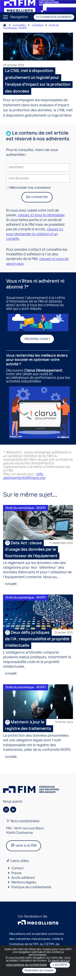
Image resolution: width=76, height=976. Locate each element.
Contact (17, 868)
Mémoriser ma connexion (30, 188)
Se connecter (37, 197)
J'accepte (59, 964)
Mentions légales (23, 882)
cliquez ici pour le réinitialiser (41, 215)
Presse (16, 873)
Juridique (37, 25)
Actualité (11, 584)
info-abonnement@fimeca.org (24, 476)
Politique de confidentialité (31, 887)
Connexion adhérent (55, 17)
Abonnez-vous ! (37, 339)
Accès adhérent (23, 877)
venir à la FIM (25, 845)
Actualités (19, 25)
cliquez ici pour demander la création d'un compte (34, 234)
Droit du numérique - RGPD (25, 508)
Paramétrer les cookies (39, 970)
